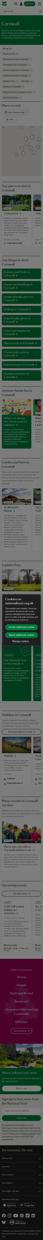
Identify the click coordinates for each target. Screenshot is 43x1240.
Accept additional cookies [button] (21, 627)
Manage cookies (20, 641)
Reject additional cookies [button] (21, 635)
